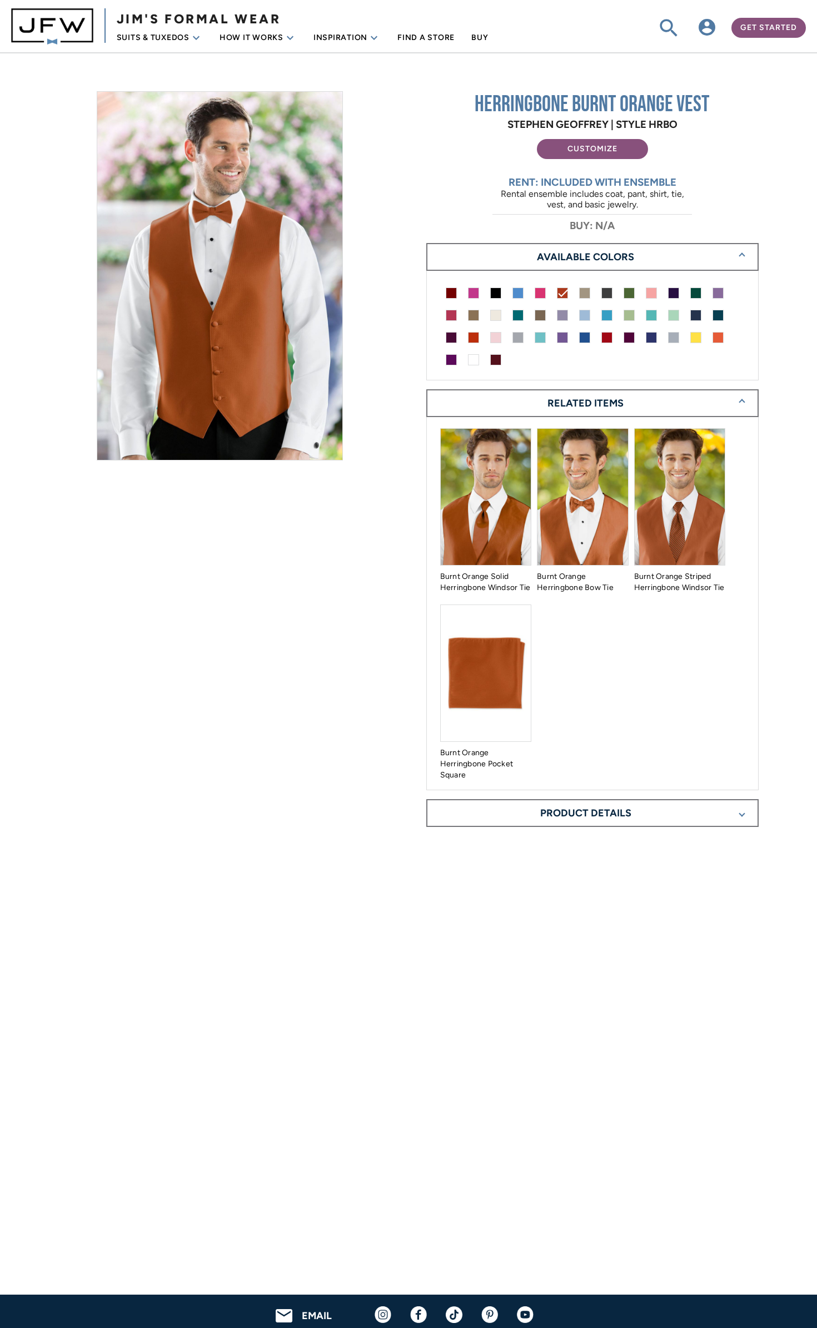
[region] (224, 277)
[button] (592, 149)
